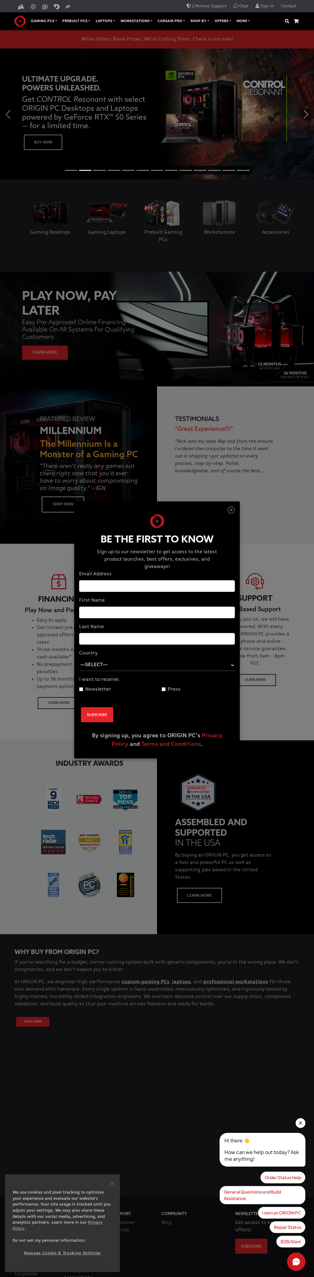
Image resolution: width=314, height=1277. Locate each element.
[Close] (231, 510)
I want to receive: (99, 679)
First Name (92, 600)
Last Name (91, 626)
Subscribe (97, 715)
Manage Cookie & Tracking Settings (62, 1253)
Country (88, 653)
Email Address (95, 574)
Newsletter (98, 689)
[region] (62, 1223)
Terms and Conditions (171, 744)
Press (174, 689)
